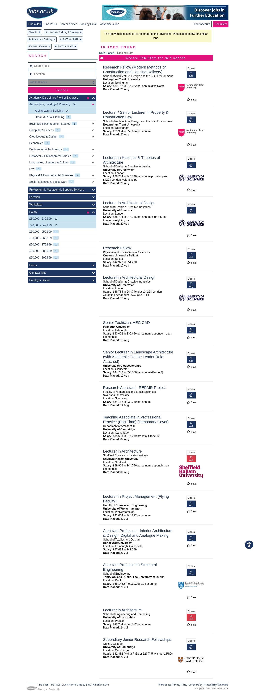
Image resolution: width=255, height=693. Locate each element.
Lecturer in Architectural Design (129, 203)
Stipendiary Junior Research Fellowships (137, 639)
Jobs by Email (88, 24)
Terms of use (164, 684)
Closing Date (125, 52)
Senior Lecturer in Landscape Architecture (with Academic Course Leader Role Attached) (138, 357)
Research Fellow (117, 248)
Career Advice (68, 24)
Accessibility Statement (216, 684)
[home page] (42, 13)
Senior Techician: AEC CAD (126, 322)
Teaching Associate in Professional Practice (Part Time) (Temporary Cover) (136, 419)
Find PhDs (50, 24)
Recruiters (220, 24)
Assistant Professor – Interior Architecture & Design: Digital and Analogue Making (137, 533)
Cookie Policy (195, 684)
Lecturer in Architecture (122, 451)
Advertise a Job (109, 24)
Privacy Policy (180, 684)
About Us (42, 689)
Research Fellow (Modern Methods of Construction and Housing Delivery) (134, 69)
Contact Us (54, 689)
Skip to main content (13, 3)
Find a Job (34, 24)
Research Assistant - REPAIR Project (134, 387)
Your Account (202, 24)
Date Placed (106, 52)
